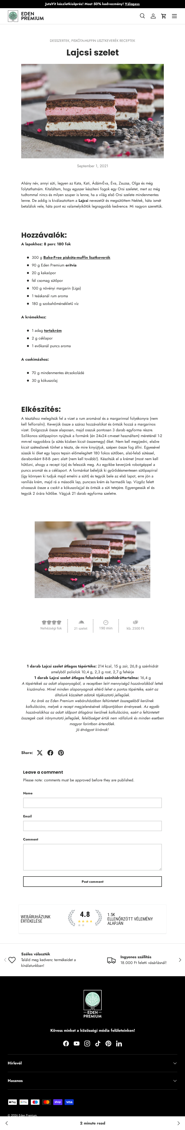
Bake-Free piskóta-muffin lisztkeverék (76, 257)
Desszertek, (60, 40)
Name (28, 793)
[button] (164, 16)
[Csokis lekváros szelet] (7, 1123)
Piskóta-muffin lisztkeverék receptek (103, 40)
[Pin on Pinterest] (61, 752)
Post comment (92, 881)
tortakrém (53, 330)
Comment (30, 839)
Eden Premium (28, 1115)
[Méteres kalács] (178, 1123)
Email (27, 816)
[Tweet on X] (39, 752)
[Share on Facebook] (50, 752)
